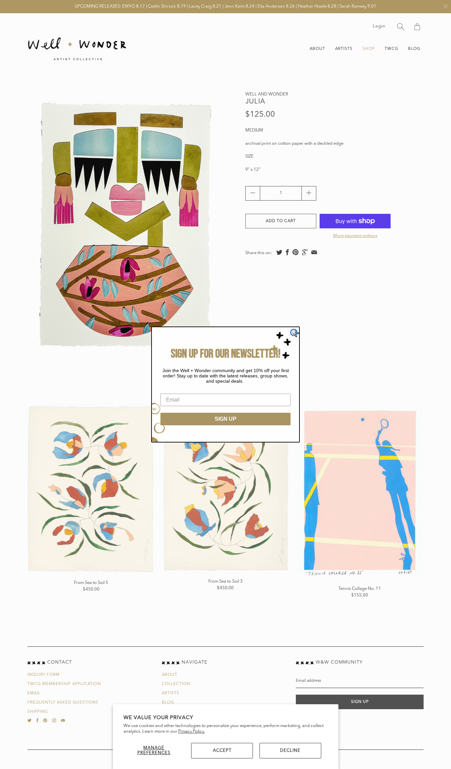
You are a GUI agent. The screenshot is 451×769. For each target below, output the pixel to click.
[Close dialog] (294, 332)
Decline (290, 751)
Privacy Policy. (191, 731)
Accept (222, 751)
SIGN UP (225, 419)
